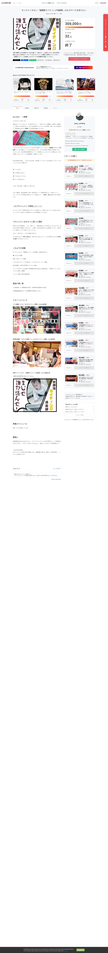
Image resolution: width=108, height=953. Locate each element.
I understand (80, 950)
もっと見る (56, 468)
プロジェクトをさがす (61, 3)
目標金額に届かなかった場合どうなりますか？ (74, 409)
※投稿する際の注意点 (56, 479)
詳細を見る (68, 176)
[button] (83, 67)
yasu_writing (51, 13)
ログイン (97, 3)
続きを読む (91, 138)
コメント (55, 108)
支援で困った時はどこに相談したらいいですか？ (75, 411)
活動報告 (27, 108)
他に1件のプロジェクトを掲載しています (80, 130)
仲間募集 (46, 108)
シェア (25, 60)
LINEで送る (33, 60)
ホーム (17, 108)
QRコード (58, 60)
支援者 (36, 108)
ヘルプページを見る (80, 415)
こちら (79, 419)
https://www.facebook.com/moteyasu (75, 141)
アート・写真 (59, 13)
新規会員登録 (103, 3)
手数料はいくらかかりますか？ (71, 406)
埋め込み (49, 60)
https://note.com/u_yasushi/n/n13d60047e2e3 (77, 145)
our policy (66, 950)
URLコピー (41, 60)
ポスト (17, 60)
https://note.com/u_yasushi (73, 143)
